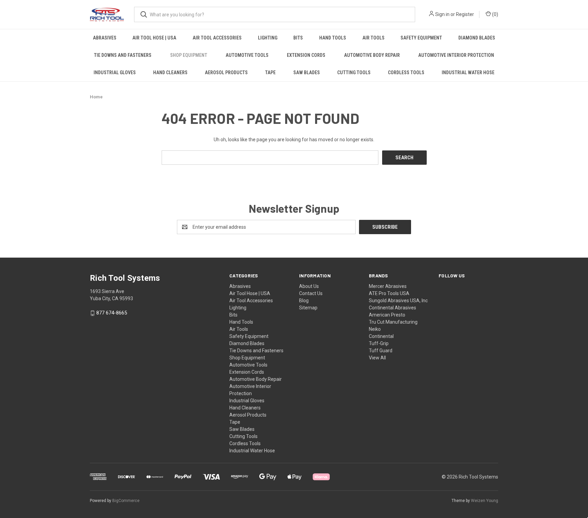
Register (465, 14)
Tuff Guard (380, 350)
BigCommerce (126, 500)
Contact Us (311, 293)
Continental (381, 336)
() (494, 14)
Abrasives (104, 38)
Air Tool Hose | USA (154, 38)
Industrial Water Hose (468, 72)
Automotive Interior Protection (456, 55)
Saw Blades (306, 72)
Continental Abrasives (392, 307)
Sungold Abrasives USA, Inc (398, 300)
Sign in (442, 14)
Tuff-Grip (379, 343)
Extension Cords (306, 55)
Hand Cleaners (170, 72)
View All (377, 357)
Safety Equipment (421, 38)
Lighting (267, 38)
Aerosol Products (226, 72)
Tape (270, 72)
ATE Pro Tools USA (389, 293)
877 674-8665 (111, 313)
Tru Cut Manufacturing (393, 322)
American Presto (387, 315)
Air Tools (373, 38)
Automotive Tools (247, 55)
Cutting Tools (354, 72)
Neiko (375, 329)
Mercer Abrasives (388, 286)
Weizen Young (484, 500)
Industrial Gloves (115, 72)
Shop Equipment (188, 55)
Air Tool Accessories (217, 38)
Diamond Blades (476, 38)
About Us (309, 286)
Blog (304, 300)
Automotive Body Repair (372, 55)
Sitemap (308, 307)
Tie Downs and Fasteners (122, 55)
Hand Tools (332, 38)
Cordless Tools (406, 72)
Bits (298, 38)
